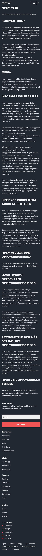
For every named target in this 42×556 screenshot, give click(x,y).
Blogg (20, 544)
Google (7, 529)
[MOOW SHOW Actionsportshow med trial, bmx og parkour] (6, 3)
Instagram (8, 532)
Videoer (5, 516)
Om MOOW (6, 486)
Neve (12, 554)
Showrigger (6, 469)
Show (4, 443)
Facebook (8, 525)
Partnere (5, 490)
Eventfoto (5, 439)
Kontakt (5, 549)
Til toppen (15, 549)
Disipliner (5, 479)
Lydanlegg (6, 462)
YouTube (7, 538)
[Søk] (38, 3)
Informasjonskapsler (10, 546)
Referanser (6, 494)
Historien (5, 483)
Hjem (4, 544)
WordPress (28, 554)
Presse (4, 513)
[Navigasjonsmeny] (33, 3)
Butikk (12, 544)
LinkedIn (7, 535)
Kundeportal (30, 544)
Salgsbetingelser (29, 546)
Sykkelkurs (6, 447)
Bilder (4, 509)
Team (4, 498)
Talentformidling (8, 451)
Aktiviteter (6, 436)
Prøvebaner (6, 465)
